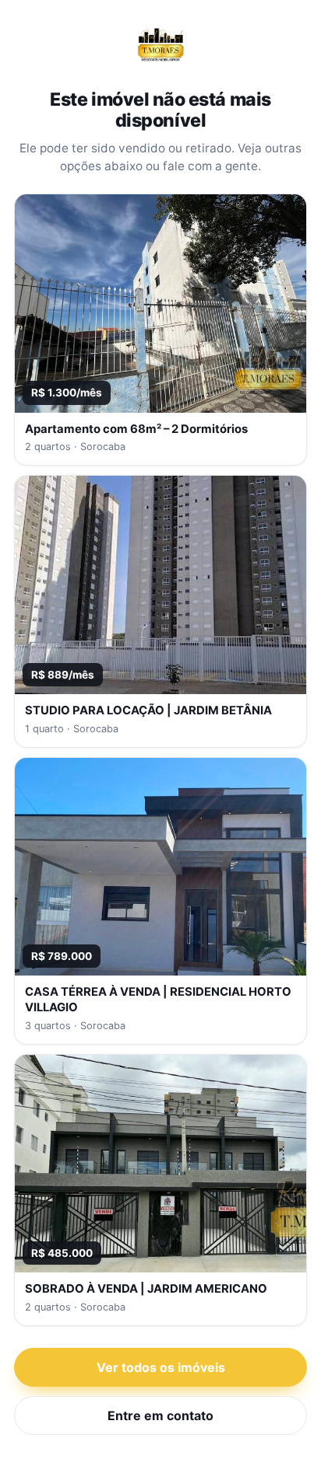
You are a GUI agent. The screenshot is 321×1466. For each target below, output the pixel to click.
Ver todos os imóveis (161, 1367)
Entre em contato (160, 1415)
